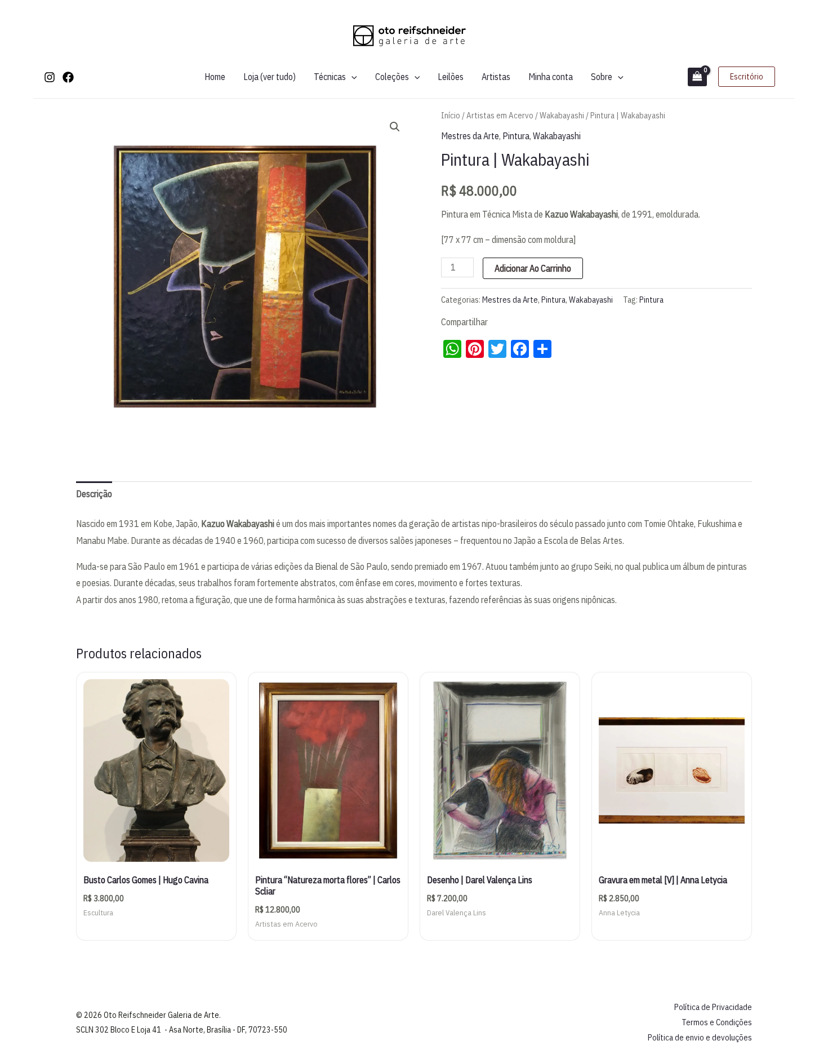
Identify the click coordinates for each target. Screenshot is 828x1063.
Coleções (392, 76)
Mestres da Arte (470, 135)
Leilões (451, 76)
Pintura (515, 135)
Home (214, 76)
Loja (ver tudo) (269, 76)
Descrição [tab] (94, 493)
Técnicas (330, 76)
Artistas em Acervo (499, 115)
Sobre (601, 76)
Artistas (496, 76)
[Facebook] (68, 77)
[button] (351, 76)
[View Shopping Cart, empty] (697, 77)
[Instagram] (49, 77)
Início (450, 115)
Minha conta (550, 76)
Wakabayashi (562, 115)
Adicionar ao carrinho (533, 268)
